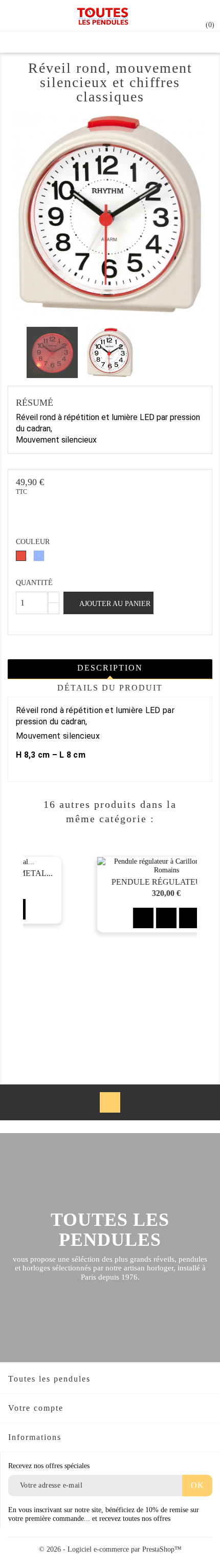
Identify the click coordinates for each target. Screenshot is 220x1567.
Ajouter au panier (113, 604)
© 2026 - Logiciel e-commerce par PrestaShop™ (110, 1549)
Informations (34, 1437)
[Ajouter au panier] (89, 918)
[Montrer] (112, 918)
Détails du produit (110, 687)
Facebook (110, 1102)
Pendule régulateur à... (112, 881)
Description (110, 667)
